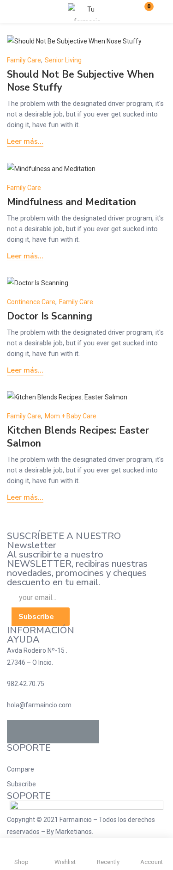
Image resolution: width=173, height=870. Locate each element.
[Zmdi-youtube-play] (64, 731)
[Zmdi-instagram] (87, 731)
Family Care (24, 60)
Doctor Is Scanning (49, 316)
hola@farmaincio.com (39, 705)
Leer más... (25, 141)
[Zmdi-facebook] (18, 731)
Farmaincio (76, 819)
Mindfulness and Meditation (71, 202)
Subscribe (21, 784)
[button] (143, 12)
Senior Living (63, 60)
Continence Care (31, 302)
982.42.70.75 (25, 683)
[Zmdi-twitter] (41, 731)
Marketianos (73, 831)
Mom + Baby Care (70, 416)
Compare (20, 769)
